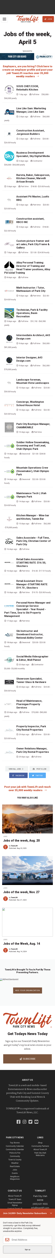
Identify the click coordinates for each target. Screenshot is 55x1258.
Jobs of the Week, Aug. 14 (21, 943)
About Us (27, 1080)
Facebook (19, 776)
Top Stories (15, 1143)
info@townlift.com (40, 1208)
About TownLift (40, 1149)
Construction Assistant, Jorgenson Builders (30, 132)
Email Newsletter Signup (15, 1204)
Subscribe (28, 1058)
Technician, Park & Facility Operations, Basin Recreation (32, 313)
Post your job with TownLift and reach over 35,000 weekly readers (27, 788)
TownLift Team (15, 1199)
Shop (40, 1143)
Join (49, 19)
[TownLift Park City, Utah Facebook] (18, 1122)
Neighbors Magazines (15, 1177)
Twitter (38, 776)
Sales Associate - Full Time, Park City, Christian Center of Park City (33, 541)
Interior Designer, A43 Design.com (29, 359)
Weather (14, 1163)
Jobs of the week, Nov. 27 (21, 892)
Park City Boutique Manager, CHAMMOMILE (33, 425)
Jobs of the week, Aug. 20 (21, 840)
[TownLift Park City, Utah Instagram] (24, 1122)
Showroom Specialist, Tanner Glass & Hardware (31, 680)
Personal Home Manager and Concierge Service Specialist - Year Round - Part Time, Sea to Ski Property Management (27, 609)
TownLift (14, 846)
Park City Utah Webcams (40, 1154)
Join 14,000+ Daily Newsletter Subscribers (25, 1213)
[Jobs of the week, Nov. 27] (27, 870)
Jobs (5, 836)
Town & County (14, 1159)
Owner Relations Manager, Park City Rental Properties (32, 750)
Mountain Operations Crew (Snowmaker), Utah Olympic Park (32, 471)
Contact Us (15, 1191)
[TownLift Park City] (27, 19)
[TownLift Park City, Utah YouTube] (36, 1122)
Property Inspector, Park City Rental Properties (31, 728)
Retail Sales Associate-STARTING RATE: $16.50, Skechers (31, 563)
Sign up (27, 1249)
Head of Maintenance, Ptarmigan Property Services (29, 704)
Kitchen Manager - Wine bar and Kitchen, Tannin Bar (32, 517)
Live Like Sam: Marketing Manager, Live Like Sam (31, 110)
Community (15, 1156)
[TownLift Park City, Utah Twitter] (30, 1122)
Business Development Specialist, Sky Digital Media (33, 154)
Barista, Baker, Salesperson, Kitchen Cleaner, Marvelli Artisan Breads (33, 178)
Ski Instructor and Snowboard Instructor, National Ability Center (29, 634)
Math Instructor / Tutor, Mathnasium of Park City (30, 289)
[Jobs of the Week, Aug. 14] (27, 922)
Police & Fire (14, 1153)
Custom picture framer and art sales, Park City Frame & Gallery (33, 244)
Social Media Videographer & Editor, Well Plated (32, 658)
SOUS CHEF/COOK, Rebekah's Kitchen (27, 88)
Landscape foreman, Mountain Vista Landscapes (32, 381)
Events (15, 1173)
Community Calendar (15, 1146)
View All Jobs (15, 769)
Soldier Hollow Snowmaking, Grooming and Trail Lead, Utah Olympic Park (33, 446)
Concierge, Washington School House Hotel (30, 403)
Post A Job (41, 769)
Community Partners (40, 1146)
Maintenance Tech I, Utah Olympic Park (31, 495)
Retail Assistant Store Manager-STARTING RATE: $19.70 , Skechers (32, 584)
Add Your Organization (27, 990)
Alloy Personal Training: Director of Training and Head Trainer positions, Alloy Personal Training (27, 267)
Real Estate (15, 1166)
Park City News (15, 1137)
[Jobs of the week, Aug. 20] (27, 819)
